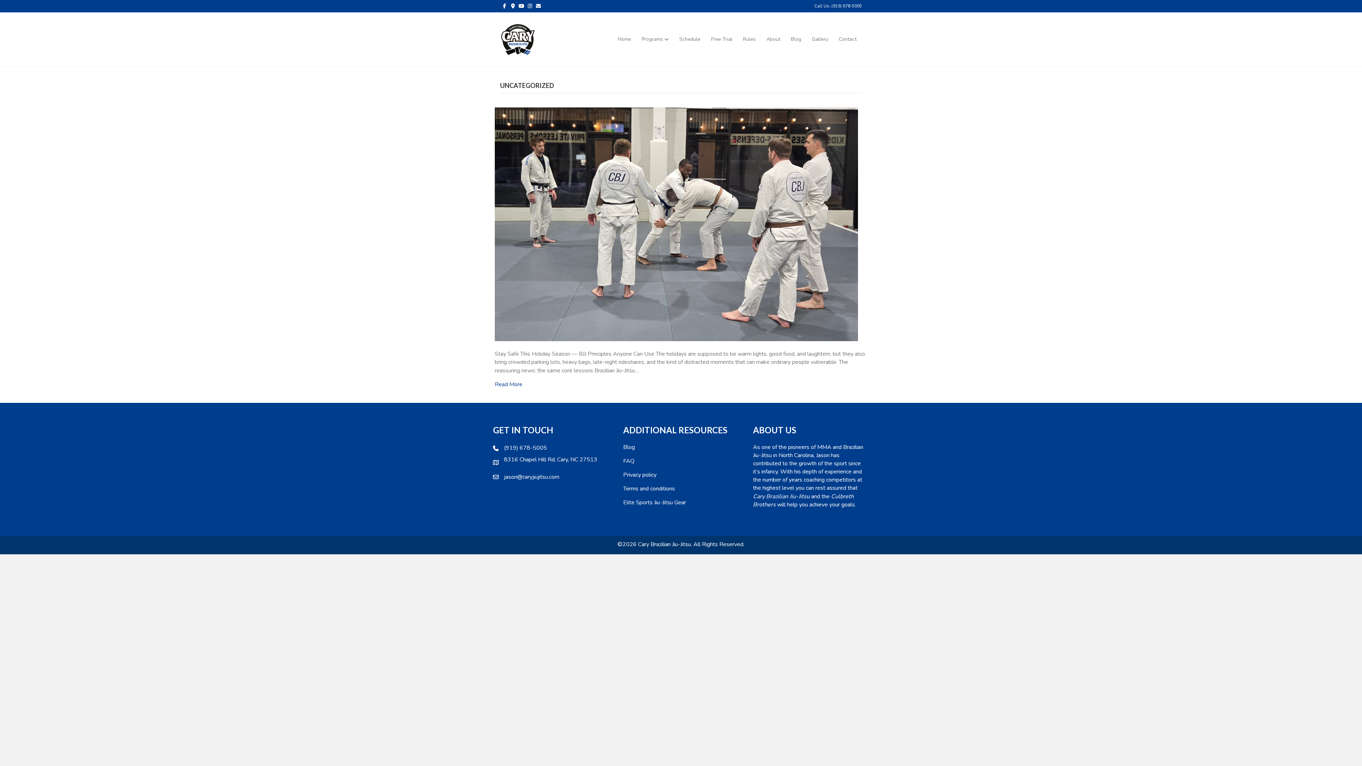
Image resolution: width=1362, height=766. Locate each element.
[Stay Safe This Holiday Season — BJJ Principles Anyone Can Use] (676, 224)
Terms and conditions (649, 489)
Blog (796, 39)
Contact (848, 39)
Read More (508, 384)
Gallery (820, 39)
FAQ (629, 461)
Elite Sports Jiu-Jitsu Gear (654, 502)
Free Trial (721, 39)
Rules (749, 39)
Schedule (690, 39)
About (773, 39)
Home (624, 39)
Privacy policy (640, 475)
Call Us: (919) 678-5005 (838, 6)
